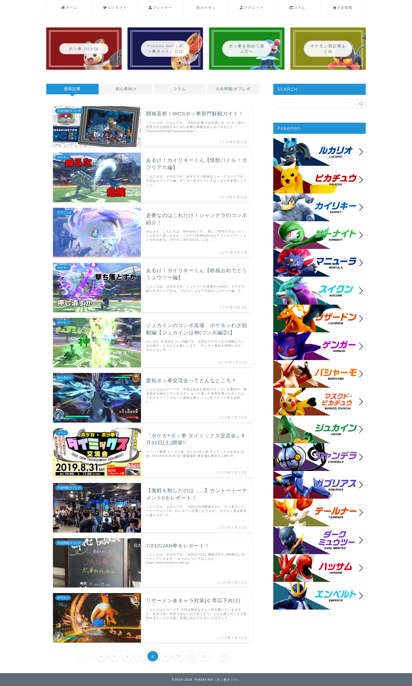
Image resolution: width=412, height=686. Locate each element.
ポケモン (208, 7)
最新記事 (72, 89)
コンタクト (117, 7)
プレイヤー (162, 7)
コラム (299, 7)
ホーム (71, 7)
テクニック (254, 7)
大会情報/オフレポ (233, 89)
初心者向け (125, 89)
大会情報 (345, 7)
